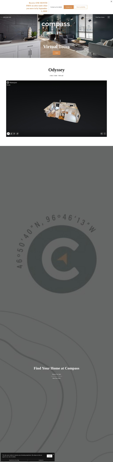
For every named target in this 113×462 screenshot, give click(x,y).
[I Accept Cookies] (53, 454)
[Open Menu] (109, 17)
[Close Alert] (111, 2)
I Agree (49, 455)
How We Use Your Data (14, 460)
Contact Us (41, 460)
